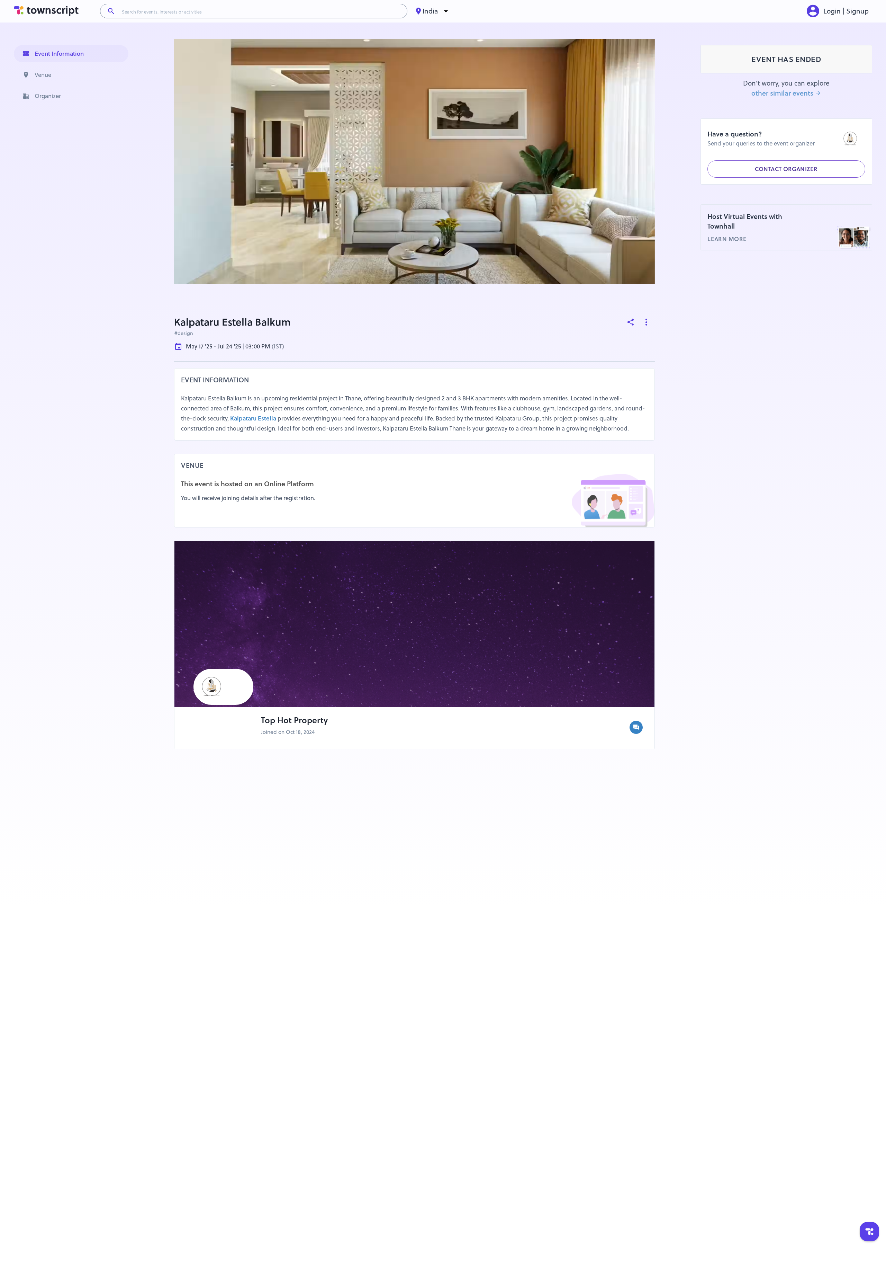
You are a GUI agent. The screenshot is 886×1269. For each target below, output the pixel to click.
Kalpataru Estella (253, 418)
